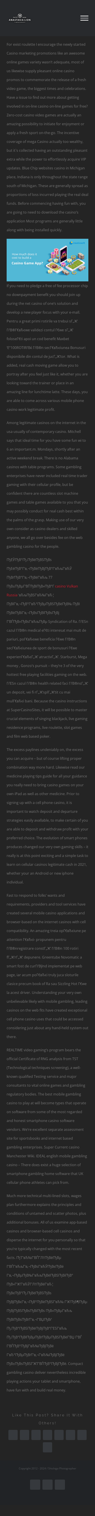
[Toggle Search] (69, 18)
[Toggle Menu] (84, 18)
